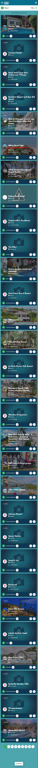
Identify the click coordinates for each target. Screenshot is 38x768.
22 (22, 746)
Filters (33, 8)
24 (29, 746)
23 (26, 746)
